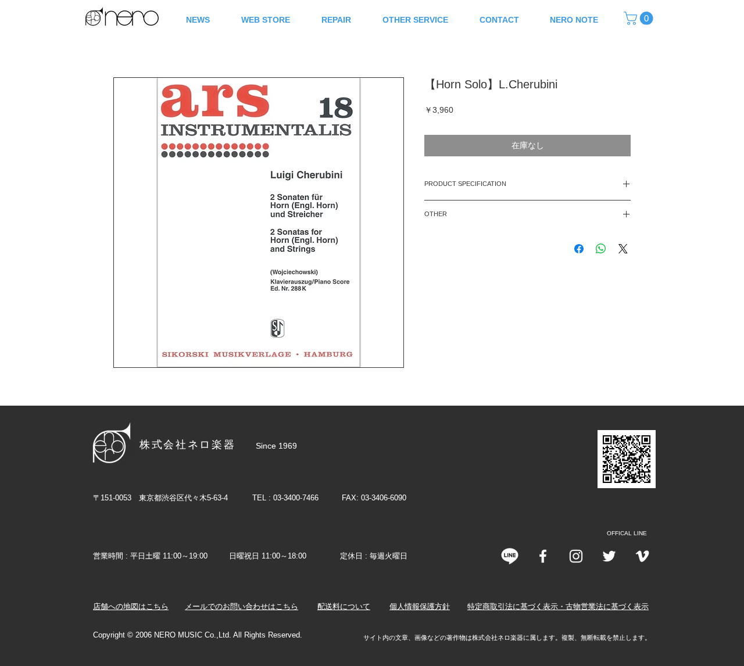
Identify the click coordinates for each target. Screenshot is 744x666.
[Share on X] (623, 249)
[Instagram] (576, 556)
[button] (640, 18)
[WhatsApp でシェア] (601, 249)
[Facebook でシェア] (579, 249)
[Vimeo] (642, 556)
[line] (509, 556)
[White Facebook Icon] (543, 556)
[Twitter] (609, 556)
